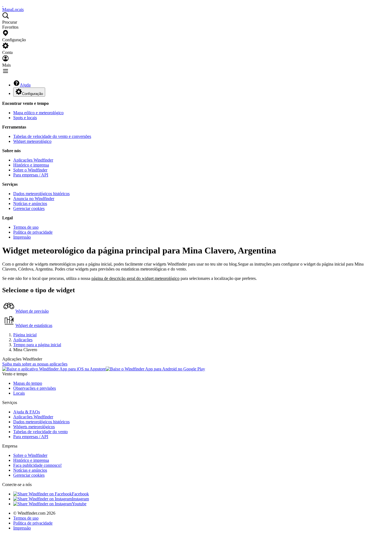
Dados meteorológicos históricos (41, 193)
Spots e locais (25, 117)
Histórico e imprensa (31, 165)
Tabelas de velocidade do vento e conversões (52, 136)
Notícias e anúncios (30, 203)
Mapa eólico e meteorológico (38, 112)
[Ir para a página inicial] (2, 4)
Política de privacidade (33, 232)
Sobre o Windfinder (30, 170)
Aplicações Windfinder (33, 160)
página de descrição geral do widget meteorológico (135, 278)
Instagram (80, 498)
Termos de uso (26, 227)
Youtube (79, 503)
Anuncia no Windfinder (33, 198)
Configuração (32, 94)
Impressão (22, 237)
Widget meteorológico (32, 141)
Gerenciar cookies (29, 208)
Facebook (80, 494)
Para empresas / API (30, 175)
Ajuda (25, 85)
